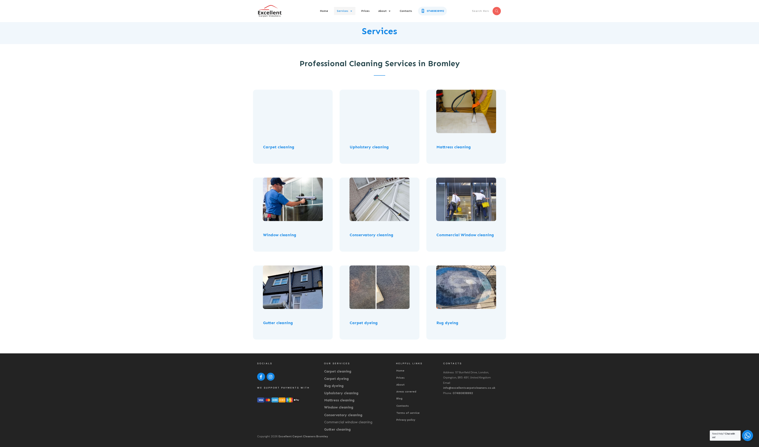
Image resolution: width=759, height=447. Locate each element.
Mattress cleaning (339, 400)
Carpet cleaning (337, 371)
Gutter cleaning (337, 429)
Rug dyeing (334, 386)
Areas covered (406, 391)
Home (400, 370)
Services (379, 31)
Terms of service (408, 413)
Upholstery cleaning (341, 393)
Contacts (402, 405)
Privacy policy (405, 420)
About (400, 384)
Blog (399, 398)
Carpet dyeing (336, 378)
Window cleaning (338, 407)
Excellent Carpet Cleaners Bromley (303, 436)
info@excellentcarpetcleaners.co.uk (469, 388)
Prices (400, 377)
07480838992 (463, 393)
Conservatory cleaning (343, 415)
